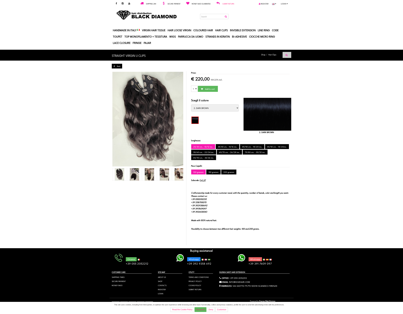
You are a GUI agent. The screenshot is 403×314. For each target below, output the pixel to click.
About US (162, 276)
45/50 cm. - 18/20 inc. (252, 146)
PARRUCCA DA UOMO (190, 36)
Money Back (117, 285)
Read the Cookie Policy (182, 309)
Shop (263, 54)
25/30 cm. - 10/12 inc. (203, 146)
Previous (107, 119)
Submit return (228, 3)
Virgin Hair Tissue (153, 30)
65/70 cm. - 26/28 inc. (229, 152)
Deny (211, 309)
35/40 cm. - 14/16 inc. (227, 146)
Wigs (172, 36)
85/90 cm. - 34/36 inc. (203, 157)
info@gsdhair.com (239, 282)
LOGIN (160, 293)
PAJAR (147, 42)
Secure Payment (119, 281)
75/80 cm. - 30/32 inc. (255, 152)
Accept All (200, 309)
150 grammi (213, 172)
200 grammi (228, 172)
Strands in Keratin (217, 36)
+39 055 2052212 (238, 278)
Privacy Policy (195, 281)
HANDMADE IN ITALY (125, 30)
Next (188, 119)
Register (264, 3)
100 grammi (198, 172)
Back (118, 66)
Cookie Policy (195, 285)
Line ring (264, 30)
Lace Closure (122, 42)
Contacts (162, 285)
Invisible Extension (243, 30)
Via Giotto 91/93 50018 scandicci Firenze (255, 285)
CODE (275, 30)
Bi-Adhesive (239, 36)
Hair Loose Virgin (179, 30)
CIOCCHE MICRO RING (262, 36)
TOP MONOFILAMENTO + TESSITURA (146, 36)
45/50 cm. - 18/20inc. (277, 146)
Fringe (137, 42)
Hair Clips (221, 30)
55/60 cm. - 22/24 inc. (203, 152)
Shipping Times (118, 276)
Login (284, 3)
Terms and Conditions (199, 276)
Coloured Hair (203, 30)
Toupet (117, 36)
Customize (221, 309)
